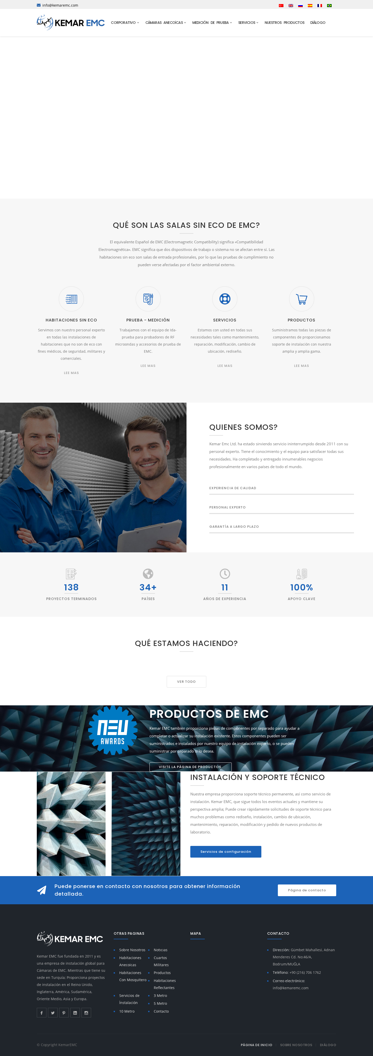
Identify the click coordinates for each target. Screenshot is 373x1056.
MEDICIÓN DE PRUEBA (212, 22)
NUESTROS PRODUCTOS (285, 22)
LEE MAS (71, 372)
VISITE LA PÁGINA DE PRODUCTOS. (190, 766)
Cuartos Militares (161, 961)
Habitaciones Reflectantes (165, 984)
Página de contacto (307, 890)
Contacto (161, 1011)
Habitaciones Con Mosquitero (132, 976)
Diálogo (328, 1045)
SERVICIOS (248, 22)
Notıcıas (160, 949)
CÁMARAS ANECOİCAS (165, 22)
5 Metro (160, 1003)
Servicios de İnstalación (129, 999)
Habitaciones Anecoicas (130, 961)
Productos (162, 972)
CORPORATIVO (124, 22)
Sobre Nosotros (132, 949)
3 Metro (160, 995)
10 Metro (126, 1011)
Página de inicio (257, 1045)
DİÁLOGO (319, 22)
